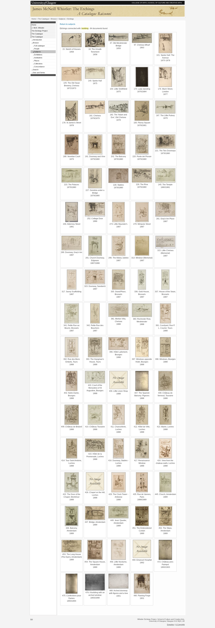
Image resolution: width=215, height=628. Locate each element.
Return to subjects (67, 24)
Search (35, 70)
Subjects (62, 19)
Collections (38, 64)
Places (36, 61)
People (36, 49)
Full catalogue (39, 46)
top (31, 619)
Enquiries (170, 624)
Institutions (38, 58)
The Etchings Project (40, 31)
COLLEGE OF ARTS (139, 3)
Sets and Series (39, 73)
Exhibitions (38, 55)
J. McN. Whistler (38, 28)
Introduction (37, 40)
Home (33, 19)
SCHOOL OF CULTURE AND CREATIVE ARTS (165, 3)
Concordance (39, 67)
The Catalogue (43, 19)
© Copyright (180, 624)
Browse (54, 19)
